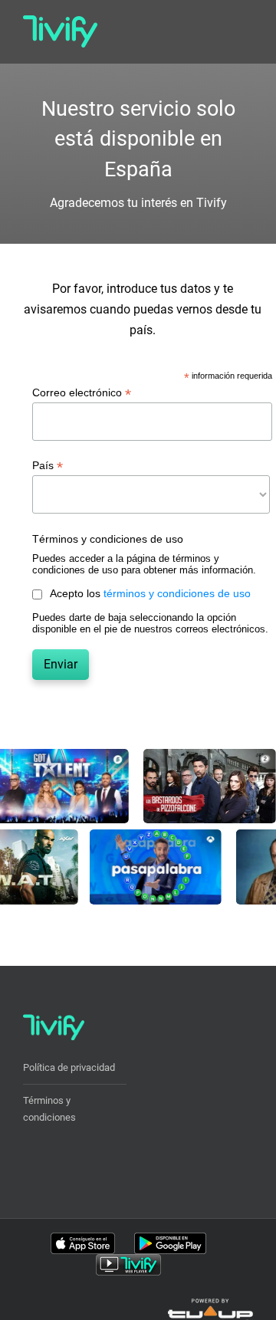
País (47, 465)
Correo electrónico (81, 393)
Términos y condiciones (49, 1109)
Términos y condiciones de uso (107, 539)
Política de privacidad (69, 1067)
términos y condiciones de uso (177, 593)
